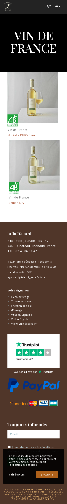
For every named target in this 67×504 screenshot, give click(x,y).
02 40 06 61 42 (26, 251)
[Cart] (47, 6)
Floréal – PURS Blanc (21, 135)
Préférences (17, 474)
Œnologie (17, 310)
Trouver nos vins (21, 301)
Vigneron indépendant (24, 323)
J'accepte (47, 474)
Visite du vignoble (21, 314)
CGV (29, 272)
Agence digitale (16, 277)
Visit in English (19, 319)
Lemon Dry (16, 203)
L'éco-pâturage (20, 297)
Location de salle (21, 306)
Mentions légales (30, 266)
